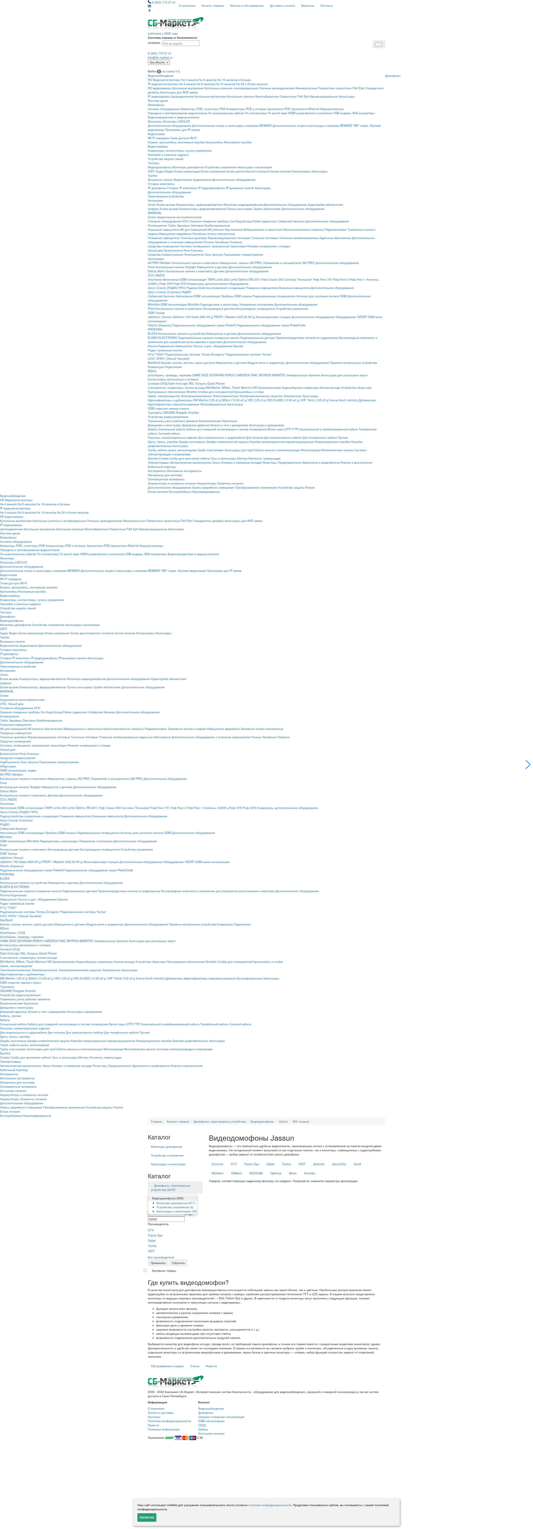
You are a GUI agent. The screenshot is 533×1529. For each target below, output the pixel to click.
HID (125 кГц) (257, 400)
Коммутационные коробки (332, 442)
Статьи (194, 1366)
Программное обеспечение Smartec (172, 392)
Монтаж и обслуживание (247, 5)
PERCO (230, 375)
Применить (158, 1263)
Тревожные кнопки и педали (186, 729)
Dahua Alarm (156, 271)
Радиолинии (173, 367)
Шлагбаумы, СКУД (12, 932)
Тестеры (153, 163)
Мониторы (155, 121)
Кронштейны (214, 142)
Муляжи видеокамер (192, 570)
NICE (204, 375)
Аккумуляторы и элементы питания (172, 483)
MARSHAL (155, 213)
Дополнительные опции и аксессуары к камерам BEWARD (232, 125)
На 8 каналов (207, 80)
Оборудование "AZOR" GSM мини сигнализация (196, 862)
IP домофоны (157, 188)
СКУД (201, 1425)
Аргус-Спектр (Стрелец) (164, 292)
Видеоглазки (156, 134)
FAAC (254, 375)
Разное (310, 487)
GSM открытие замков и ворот (168, 408)
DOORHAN (216, 375)
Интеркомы (155, 200)
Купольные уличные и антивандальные (231, 88)
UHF (303, 400)
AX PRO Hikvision (159, 263)
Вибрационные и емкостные (263, 229)
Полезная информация (164, 1429)
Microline (154, 304)
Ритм (151, 267)
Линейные (222, 242)
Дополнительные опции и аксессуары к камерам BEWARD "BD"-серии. (321, 125)
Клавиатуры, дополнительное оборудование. (218, 283)
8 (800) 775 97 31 (164, 2)
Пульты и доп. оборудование (213, 346)
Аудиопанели (202, 179)
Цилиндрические (182, 96)
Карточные (229, 421)
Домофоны (392, 75)
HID (255, 387)
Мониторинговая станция (273, 317)
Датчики (219, 271)
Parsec (220, 383)
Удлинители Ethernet (305, 109)
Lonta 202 (222, 279)
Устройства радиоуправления (168, 417)
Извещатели (184, 346)
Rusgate (181, 412)
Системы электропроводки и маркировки (185, 1049)
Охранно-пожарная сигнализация (221, 1417)
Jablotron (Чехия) (159, 317)
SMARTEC (278, 375)
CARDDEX (243, 375)
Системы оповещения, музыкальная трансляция (213, 246)
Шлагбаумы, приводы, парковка (169, 375)
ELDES (152, 333)
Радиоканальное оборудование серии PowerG (204, 325)
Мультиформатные (213, 404)
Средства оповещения (163, 246)
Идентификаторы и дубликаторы (170, 400)
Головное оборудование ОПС (168, 221)
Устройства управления (292, 308)
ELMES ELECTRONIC (162, 338)
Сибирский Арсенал (291, 221)
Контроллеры (301, 171)
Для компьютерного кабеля (283, 437)
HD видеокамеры (159, 88)
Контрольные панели (170, 267)
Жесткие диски (158, 100)
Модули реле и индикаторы (266, 362)
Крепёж (153, 458)
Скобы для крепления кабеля (189, 458)
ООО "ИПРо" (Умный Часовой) (168, 358)
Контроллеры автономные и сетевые (173, 379)
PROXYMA (155, 329)
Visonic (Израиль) (160, 325)
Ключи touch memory (343, 400)
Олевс (152, 217)
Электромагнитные (225, 396)
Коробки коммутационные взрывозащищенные (282, 442)
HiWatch (236, 1173)
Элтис (152, 204)
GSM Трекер (156, 313)
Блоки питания (281, 171)
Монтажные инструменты (184, 471)
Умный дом (155, 250)
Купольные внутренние (188, 88)
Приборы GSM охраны (236, 296)
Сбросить (178, 1263)
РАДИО (186, 292)
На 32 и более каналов (252, 84)
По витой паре (277, 113)
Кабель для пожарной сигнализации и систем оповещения (226, 429)
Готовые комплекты (161, 184)
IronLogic (182, 383)
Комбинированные (217, 225)
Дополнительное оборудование (169, 125)
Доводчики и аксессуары (164, 425)
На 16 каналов (225, 84)
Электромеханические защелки (260, 396)
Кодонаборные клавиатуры (300, 387)
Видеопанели (183, 179)
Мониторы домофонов (187, 167)
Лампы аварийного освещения (213, 487)
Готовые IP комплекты (182, 188)
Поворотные (288, 96)
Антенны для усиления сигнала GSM (321, 296)
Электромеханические (196, 396)
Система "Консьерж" (298, 279)
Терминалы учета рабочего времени (173, 421)
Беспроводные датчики (219, 308)
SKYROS (265, 375)
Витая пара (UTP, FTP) (283, 429)
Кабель (153, 429)
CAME (196, 375)
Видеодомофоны (159, 167)
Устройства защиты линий (165, 159)
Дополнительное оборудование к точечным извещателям (211, 737)
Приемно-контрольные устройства (353, 362)
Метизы (242, 458)
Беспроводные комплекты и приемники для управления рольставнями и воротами (218, 891)
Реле (186, 250)
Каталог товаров (213, 5)
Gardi (357, 1164)
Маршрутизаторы (332, 109)
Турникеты (155, 412)
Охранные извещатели (163, 229)
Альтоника (155, 279)
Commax (217, 1164)
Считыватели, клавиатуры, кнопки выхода (176, 387)
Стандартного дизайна (208, 521)
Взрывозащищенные (324, 96)
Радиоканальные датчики (257, 338)
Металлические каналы (337, 450)
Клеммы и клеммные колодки (241, 462)
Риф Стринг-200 (272, 279)
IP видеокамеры (159, 96)
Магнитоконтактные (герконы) (303, 229)
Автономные (342, 238)
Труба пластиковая (211, 450)
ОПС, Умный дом (12, 704)
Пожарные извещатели (163, 238)
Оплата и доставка (160, 1412)
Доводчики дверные (195, 425)
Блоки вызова (166, 204)
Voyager (190, 267)
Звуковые (183, 225)
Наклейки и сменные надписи (168, 154)
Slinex (293, 1173)
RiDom (152, 371)
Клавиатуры (156, 367)
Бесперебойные (180, 491)
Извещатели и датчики (212, 267)
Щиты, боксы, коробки (163, 442)
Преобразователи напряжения (256, 487)
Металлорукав (311, 450)
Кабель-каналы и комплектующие (277, 450)
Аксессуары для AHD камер (179, 92)
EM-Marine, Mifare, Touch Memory (229, 387)
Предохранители (289, 462)
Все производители (161, 1257)
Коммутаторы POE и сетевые (246, 109)
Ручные (209, 242)
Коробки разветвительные (190, 1041)
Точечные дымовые (193, 238)
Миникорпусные (306, 88)
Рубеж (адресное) (264, 221)
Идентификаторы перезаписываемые (173, 404)
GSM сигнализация (211, 1421)
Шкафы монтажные (192, 442)
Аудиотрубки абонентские (325, 204)
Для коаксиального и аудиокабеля (221, 437)
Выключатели (173, 250)
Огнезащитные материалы (166, 479)
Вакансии (307, 5)
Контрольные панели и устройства (181, 333)
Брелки (238, 346)
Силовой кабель (169, 433)
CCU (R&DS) (156, 275)
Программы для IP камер (182, 130)
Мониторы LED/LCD (176, 121)
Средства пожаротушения (165, 254)
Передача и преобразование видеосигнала (177, 113)
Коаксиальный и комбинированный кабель (329, 429)
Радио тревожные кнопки (165, 350)
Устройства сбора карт (356, 387)
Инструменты (157, 471)
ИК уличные (216, 229)
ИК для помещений (193, 229)
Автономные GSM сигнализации (198, 296)
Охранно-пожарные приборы (209, 221)
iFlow (151, 308)
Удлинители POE (278, 109)
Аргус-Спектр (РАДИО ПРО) (167, 288)
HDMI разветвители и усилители (310, 113)
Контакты (326, 5)
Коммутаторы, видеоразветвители (199, 204)
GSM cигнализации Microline (180, 304)
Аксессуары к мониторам (255, 167)
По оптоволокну (256, 113)
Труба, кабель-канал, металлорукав (172, 450)
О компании (187, 5)
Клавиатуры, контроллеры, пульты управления (180, 150)
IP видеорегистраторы (163, 84)
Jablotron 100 (181, 317)
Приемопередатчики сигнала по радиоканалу (307, 338)
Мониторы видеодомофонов (243, 204)
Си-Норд (236, 221)
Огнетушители (194, 254)
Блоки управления (213, 171)
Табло (172, 225)
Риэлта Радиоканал (161, 346)
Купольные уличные (240, 96)
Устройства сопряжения (220, 167)
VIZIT (151, 171)
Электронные (292, 396)
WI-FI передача (158, 138)
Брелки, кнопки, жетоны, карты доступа (188, 362)
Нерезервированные (206, 491)
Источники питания (13, 1090)
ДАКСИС (319, 1164)
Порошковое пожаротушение (243, 254)
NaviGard (154, 362)
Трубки (152, 175)
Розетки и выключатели (356, 462)
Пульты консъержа (239, 209)
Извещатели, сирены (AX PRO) (241, 263)
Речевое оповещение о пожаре (268, 246)
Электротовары (158, 462)
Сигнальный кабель (171, 429)
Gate (171, 383)
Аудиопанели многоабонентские (179, 217)
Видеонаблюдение (160, 75)
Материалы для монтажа (165, 475)
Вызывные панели (160, 179)
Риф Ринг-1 (358, 279)
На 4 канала (189, 80)
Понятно (146, 1517)
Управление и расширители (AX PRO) (289, 263)
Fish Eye (358, 88)
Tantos (152, 1246)
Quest (211, 383)
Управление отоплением (256, 304)
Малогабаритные (267, 96)
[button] (528, 764)
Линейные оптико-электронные (213, 234)
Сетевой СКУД (157, 383)
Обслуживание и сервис (167, 1366)
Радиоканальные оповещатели (274, 296)
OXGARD (169, 412)
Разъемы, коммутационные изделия (173, 437)
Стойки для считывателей (215, 392)
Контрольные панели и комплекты (195, 263)
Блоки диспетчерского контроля (248, 171)
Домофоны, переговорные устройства (220, 1121)
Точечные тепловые (264, 238)
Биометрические (269, 387)
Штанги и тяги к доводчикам (229, 425)
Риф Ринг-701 (322, 279)
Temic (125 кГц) (317, 400)
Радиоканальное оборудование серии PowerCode (271, 325)
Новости (211, 1366)
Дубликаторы (367, 400)
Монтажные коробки (238, 142)
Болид (247, 221)
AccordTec (339, 1164)
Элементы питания (230, 483)
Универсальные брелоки (303, 375)
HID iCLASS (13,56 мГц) (283, 400)
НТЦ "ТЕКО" (156, 354)
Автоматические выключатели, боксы (195, 462)
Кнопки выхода (330, 387)
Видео (169, 171)
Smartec (193, 412)
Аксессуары (347, 96)
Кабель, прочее (10, 1016)
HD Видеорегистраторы (164, 80)
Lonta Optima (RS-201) (245, 279)
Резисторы (270, 462)
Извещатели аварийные (175, 234)
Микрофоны (156, 105)
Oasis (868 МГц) (202, 317)
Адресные (326, 238)
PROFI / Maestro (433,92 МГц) (234, 317)
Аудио (160, 171)
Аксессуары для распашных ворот (344, 375)
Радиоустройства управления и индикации (216, 288)
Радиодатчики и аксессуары (219, 304)
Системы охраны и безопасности (172, 37)
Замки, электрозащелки (164, 396)
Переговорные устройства (166, 196)
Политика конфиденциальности (169, 1421)
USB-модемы (342, 113)
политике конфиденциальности (269, 1505)
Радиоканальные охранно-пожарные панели (208, 338)
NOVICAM (256, 1173)
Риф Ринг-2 (341, 279)
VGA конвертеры (363, 113)
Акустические (234, 229)
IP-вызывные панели (240, 188)
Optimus (275, 1173)
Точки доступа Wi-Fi (183, 138)
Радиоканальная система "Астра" (249, 354)
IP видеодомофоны (211, 188)
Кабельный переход (161, 466)
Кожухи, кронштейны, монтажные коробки (176, 142)
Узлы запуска (214, 254)
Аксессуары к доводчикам (266, 425)
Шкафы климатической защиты (227, 442)
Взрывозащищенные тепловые (229, 238)
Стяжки (164, 458)
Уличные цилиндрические (276, 88)
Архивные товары (164, 1270)
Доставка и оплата (282, 5)
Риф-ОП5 (166, 283)
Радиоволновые (336, 229)
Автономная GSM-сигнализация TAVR (189, 279)
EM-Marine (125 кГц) (207, 400)
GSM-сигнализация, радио (18, 770)
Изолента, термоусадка (264, 458)
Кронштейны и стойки (249, 392)
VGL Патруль (197, 383)
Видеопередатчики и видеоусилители (173, 117)
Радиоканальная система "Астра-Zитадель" (195, 354)
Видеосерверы (158, 146)
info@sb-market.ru (160, 57)
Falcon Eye (155, 1235)
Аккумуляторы (206, 483)
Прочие (343, 437)
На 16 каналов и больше (234, 80)
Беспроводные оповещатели (255, 308)
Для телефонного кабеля (320, 437)
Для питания (254, 437)
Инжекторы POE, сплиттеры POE (203, 109)
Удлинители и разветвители (321, 462)
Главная (156, 1121)
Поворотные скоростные (335, 88)
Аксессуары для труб (238, 450)
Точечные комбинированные (299, 238)
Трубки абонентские (266, 209)
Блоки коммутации (187, 171)
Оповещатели (157, 225)
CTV (151, 1230)
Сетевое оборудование (164, 109)
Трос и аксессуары (223, 458)
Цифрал (153, 209)
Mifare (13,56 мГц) (234, 400)
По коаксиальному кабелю (226, 113)
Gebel (152, 1240)
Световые (197, 225)
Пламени (236, 242)
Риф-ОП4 (180, 283)
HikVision (218, 1173)
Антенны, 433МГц (216, 808)
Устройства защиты (291, 487)
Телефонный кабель (214, 1024)
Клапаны (197, 250)
